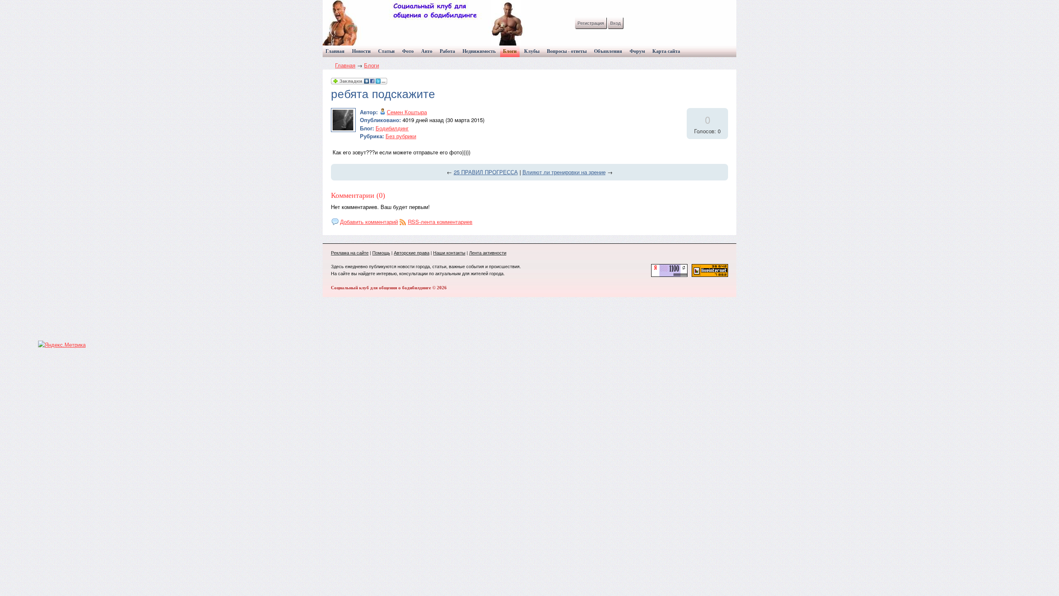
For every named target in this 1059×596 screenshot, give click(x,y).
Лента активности (487, 252)
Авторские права (411, 252)
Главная (345, 65)
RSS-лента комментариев (440, 222)
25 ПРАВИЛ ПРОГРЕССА (486, 172)
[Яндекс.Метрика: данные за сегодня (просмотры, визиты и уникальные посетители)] (62, 345)
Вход (615, 22)
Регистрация (590, 22)
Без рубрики (401, 136)
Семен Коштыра (407, 112)
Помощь (381, 252)
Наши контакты (449, 252)
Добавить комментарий (369, 222)
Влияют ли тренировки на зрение (564, 172)
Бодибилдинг (392, 128)
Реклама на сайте (350, 252)
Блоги (371, 65)
